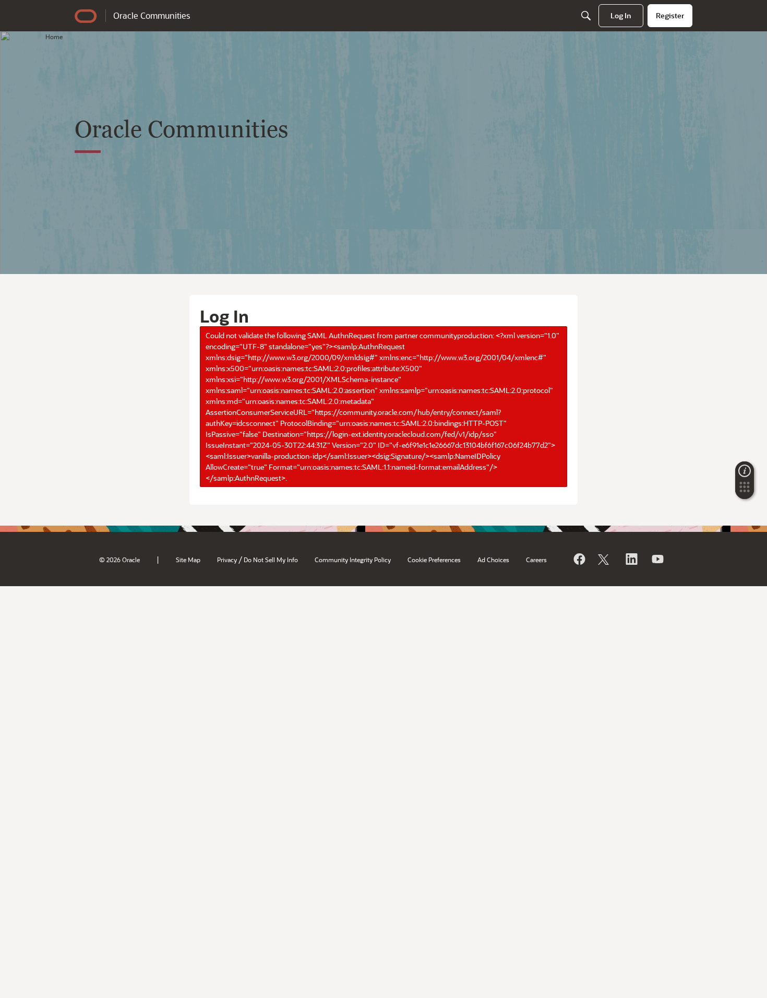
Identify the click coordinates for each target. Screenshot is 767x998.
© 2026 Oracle (119, 559)
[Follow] (605, 559)
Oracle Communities (151, 15)
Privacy (227, 559)
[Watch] (657, 559)
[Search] (585, 15)
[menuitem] (620, 15)
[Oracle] (578, 559)
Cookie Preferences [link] (434, 559)
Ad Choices (493, 559)
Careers (536, 559)
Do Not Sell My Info (271, 559)
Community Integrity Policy (353, 559)
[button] (744, 490)
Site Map (188, 559)
